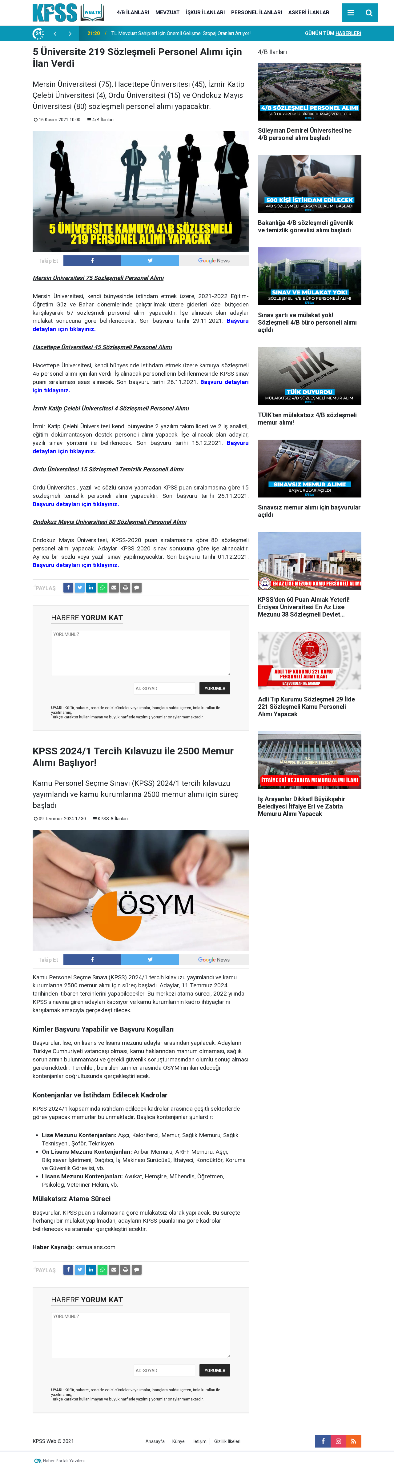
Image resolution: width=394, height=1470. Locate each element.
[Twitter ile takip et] (150, 260)
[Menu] (350, 13)
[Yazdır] (125, 588)
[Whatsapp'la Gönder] (102, 588)
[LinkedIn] (91, 588)
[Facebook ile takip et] (92, 260)
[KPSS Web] (68, 12)
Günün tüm (333, 33)
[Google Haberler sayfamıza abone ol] (214, 260)
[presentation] (54, 33)
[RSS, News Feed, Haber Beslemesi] (353, 1441)
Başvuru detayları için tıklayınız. (76, 504)
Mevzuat (167, 12)
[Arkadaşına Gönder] (114, 588)
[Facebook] (68, 588)
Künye (178, 1441)
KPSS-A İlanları (113, 818)
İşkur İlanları (205, 12)
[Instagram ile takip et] (338, 1441)
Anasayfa (155, 1441)
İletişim (199, 1441)
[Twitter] (80, 588)
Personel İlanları (256, 12)
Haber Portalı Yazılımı (64, 1460)
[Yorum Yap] (137, 588)
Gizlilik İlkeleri (227, 1441)
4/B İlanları (133, 12)
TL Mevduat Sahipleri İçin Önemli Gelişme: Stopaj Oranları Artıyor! (181, 33)
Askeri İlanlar (308, 12)
